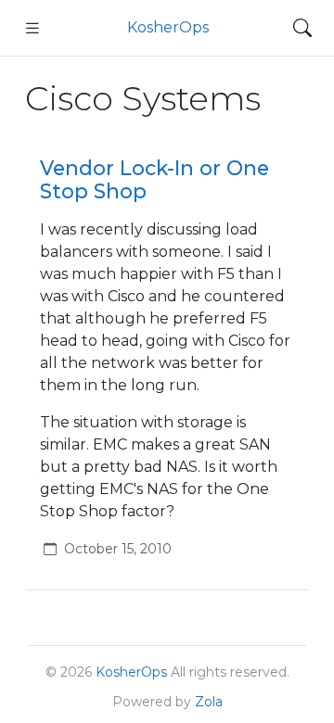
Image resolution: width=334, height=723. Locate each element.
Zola (209, 701)
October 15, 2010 (118, 548)
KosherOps (168, 27)
